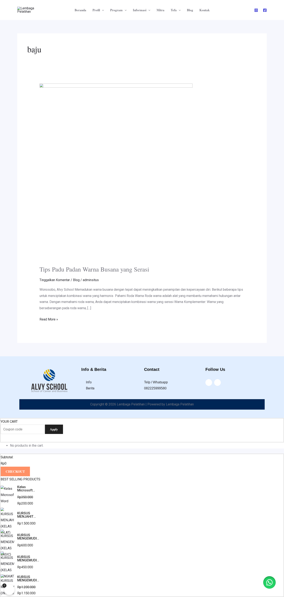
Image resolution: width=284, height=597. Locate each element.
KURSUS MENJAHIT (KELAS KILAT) (28, 515)
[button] (269, 582)
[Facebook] (265, 10)
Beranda (80, 10)
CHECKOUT (15, 471)
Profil (96, 10)
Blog (190, 10)
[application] (102, 10)
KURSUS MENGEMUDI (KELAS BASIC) (28, 536)
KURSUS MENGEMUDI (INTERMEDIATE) (30, 578)
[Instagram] (256, 10)
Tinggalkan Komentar (55, 280)
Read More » (49, 318)
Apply (54, 429)
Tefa (174, 10)
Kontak (204, 10)
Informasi (139, 10)
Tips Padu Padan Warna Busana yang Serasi (94, 269)
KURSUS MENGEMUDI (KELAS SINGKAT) (27, 558)
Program (116, 10)
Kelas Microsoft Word (25, 488)
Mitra (160, 10)
